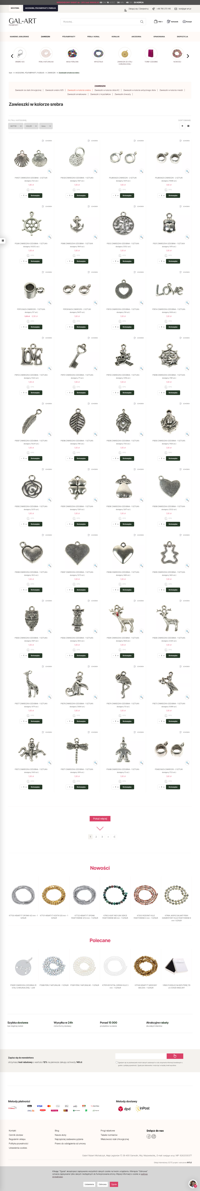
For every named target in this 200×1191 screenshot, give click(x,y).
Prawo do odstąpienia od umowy (70, 1143)
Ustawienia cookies (18, 1147)
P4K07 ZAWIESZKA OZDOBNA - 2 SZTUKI (31, 178)
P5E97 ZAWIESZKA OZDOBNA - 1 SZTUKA (31, 441)
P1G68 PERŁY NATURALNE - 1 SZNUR (54, 985)
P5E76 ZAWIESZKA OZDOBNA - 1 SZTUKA (77, 703)
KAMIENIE (19, 37)
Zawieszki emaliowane (76, 94)
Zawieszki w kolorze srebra (79, 90)
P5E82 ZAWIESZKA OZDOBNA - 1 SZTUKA (77, 638)
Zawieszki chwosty (123, 94)
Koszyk (189, 22)
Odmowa (102, 1184)
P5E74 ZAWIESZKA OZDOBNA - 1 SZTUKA (123, 703)
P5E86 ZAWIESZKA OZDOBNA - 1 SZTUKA (123, 572)
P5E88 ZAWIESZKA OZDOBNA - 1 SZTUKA (31, 572)
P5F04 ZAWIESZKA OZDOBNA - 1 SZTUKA (168, 309)
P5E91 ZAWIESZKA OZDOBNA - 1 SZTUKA (77, 506)
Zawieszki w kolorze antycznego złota (139, 90)
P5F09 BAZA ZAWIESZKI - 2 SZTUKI (77, 309)
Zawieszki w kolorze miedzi (171, 90)
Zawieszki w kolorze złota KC (107, 90)
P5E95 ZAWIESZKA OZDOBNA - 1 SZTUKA (123, 441)
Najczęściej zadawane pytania (69, 1139)
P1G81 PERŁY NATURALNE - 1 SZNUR (84, 985)
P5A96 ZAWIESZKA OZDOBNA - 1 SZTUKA (123, 769)
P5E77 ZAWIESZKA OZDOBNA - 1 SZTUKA (31, 703)
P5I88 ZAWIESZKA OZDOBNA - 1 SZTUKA (77, 243)
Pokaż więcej (100, 818)
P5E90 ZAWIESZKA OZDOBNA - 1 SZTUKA (123, 506)
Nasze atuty (60, 1135)
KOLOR (29, 126)
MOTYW (13, 126)
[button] (188, 56)
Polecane (100, 940)
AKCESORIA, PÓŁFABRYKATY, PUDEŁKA (40, 8)
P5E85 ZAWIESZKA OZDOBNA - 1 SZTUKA (169, 572)
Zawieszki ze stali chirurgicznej (28, 90)
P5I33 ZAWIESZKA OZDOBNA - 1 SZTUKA (123, 243)
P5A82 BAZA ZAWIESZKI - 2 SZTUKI (169, 769)
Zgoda (114, 1184)
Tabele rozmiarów (109, 1135)
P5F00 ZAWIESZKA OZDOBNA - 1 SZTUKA (123, 375)
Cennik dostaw (16, 1135)
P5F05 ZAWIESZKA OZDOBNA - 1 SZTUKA (123, 309)
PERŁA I (93, 37)
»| (114, 836)
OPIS (32, 190)
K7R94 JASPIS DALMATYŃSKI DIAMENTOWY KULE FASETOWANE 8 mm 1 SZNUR (176, 918)
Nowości (100, 868)
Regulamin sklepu (17, 1139)
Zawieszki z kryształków (100, 94)
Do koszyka (35, 195)
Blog (57, 1130)
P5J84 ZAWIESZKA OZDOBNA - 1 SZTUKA (31, 243)
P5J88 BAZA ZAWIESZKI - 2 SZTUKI (169, 178)
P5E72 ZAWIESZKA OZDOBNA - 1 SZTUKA (31, 769)
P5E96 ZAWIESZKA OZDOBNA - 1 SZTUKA (77, 441)
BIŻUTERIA (15, 8)
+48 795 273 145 (164, 8)
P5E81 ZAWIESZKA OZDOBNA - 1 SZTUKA (123, 638)
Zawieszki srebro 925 (54, 90)
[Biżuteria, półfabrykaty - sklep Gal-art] (23, 20)
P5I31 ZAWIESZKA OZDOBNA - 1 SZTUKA (169, 243)
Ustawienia (89, 1184)
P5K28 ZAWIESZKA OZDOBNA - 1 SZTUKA (77, 178)
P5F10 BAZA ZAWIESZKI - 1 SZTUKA (31, 309)
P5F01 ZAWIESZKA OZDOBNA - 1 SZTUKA (77, 375)
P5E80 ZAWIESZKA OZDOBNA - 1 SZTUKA (169, 638)
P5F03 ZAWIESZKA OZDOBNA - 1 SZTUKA (31, 375)
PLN (160, 22)
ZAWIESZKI (100, 86)
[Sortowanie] (182, 126)
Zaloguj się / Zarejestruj (138, 8)
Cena (43, 126)
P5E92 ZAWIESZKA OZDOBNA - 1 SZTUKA (31, 506)
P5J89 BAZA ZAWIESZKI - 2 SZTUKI (123, 178)
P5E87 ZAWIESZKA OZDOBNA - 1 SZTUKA (77, 572)
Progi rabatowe (108, 1130)
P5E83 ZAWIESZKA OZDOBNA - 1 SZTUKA (31, 638)
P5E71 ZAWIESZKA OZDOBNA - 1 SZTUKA (77, 769)
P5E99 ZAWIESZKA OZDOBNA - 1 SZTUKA (169, 375)
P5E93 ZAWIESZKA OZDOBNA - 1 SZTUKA (169, 441)
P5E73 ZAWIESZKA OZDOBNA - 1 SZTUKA (169, 703)
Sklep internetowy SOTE (163, 1162)
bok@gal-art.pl (185, 8)
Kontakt (12, 1130)
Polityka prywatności (18, 1143)
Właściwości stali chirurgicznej (115, 1139)
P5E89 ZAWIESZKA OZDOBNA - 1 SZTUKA (169, 506)
